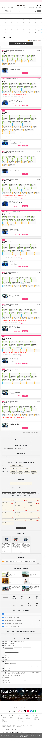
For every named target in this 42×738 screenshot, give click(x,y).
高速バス (3, 7)
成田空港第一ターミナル (9, 647)
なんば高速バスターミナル (20, 673)
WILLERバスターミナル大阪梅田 (10, 672)
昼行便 (13, 465)
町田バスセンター (36, 651)
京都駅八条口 (7, 670)
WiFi (27, 473)
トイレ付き (20, 473)
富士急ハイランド (8, 661)
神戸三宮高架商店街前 (16, 675)
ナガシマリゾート (8, 668)
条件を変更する (21, 43)
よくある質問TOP (36, 717)
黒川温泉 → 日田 (14, 448)
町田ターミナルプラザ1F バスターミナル (11, 652)
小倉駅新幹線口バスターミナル (28, 680)
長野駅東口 (7, 663)
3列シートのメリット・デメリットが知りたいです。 (14, 623)
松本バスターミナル (13, 663)
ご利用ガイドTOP (28, 717)
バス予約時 (35, 718)
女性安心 (13, 473)
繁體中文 (8, 729)
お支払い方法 (5, 597)
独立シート (13, 471)
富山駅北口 (7, 657)
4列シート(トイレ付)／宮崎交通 (14, 295)
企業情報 (3, 725)
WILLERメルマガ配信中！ (21, 721)
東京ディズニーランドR (9, 648)
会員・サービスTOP (20, 717)
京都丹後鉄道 (31, 7)
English (2, 729)
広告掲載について (9, 726)
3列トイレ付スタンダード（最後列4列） (16, 101)
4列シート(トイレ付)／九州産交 (14, 69)
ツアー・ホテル (10, 7)
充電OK (33, 473)
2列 (13, 468)
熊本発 (3, 456)
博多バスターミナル (19, 680)
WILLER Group (4, 732)
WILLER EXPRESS (9, 732)
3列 (20, 468)
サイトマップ (37, 725)
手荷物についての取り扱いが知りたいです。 (12, 626)
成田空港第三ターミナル (27, 647)
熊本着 (6, 456)
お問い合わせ (3, 726)
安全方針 (3, 720)
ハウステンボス (7, 682)
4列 (27, 468)
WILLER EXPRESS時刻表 (28, 719)
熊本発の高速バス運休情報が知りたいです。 (12, 617)
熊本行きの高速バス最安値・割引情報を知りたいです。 (14, 620)
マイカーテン (33, 471)
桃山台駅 (37, 672)
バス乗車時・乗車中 (36, 719)
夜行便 (20, 465)
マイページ (11, 718)
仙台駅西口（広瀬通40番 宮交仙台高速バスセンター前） (14, 641)
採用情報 (6, 725)
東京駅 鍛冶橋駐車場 (19, 651)
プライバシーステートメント (22, 725)
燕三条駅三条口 (17, 655)
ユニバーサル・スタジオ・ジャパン (22, 672)
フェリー (17, 7)
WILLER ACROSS (20, 732)
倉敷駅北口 (7, 677)
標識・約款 (14, 725)
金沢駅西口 (7, 659)
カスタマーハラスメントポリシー (17, 726)
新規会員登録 (11, 717)
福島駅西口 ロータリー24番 (9, 643)
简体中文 (12, 729)
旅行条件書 (10, 725)
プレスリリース (4, 718)
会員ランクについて (20, 720)
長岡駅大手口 (12, 655)
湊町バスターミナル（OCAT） (10, 673)
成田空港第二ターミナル (18, 647)
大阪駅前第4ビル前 (32, 672)
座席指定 (26, 471)
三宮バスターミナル (8, 675)
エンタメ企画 (38, 7)
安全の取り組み (4, 719)
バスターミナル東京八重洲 (27, 651)
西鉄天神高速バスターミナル (10, 680)
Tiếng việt (16, 729)
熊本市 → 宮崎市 (20, 448)
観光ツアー (24, 7)
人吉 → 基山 (9, 448)
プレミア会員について (20, 719)
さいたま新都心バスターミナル (10, 645)
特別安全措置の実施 (4, 721)
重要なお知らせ (4, 717)
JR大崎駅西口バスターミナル (10, 651)
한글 (5, 729)
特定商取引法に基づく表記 (30, 725)
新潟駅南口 (7, 655)
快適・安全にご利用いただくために (28, 720)
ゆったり (20, 471)
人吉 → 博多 (4, 448)
